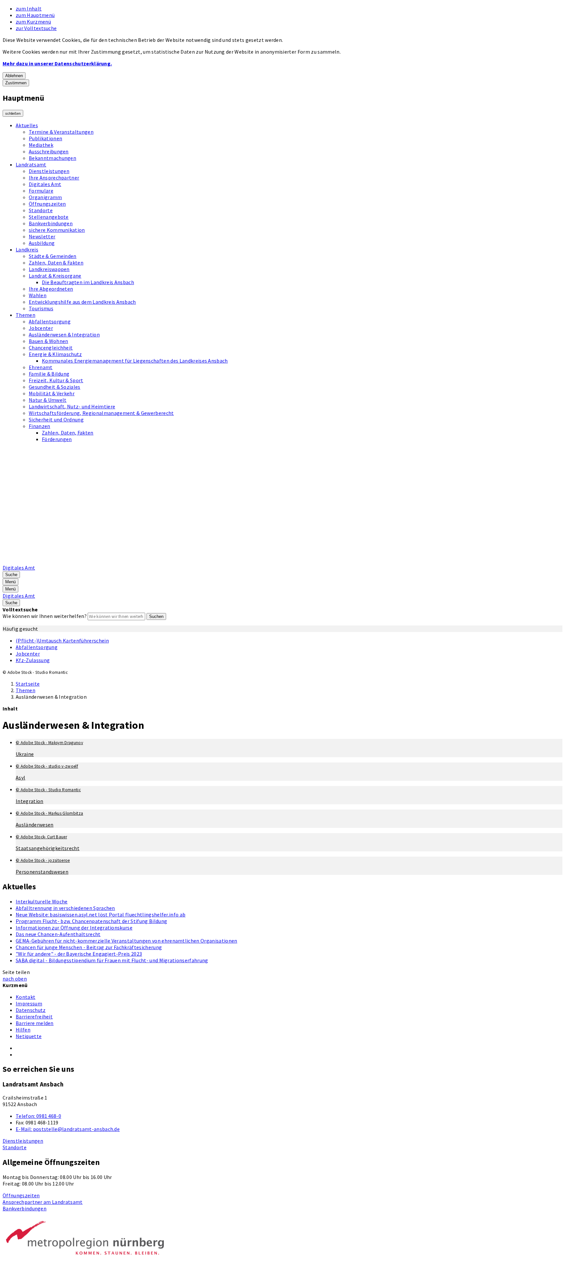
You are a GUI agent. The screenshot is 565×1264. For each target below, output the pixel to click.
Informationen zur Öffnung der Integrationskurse (74, 927)
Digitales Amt (45, 184)
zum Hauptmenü (35, 15)
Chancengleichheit (51, 347)
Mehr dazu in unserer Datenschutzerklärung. (57, 63)
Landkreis (27, 249)
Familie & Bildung (49, 373)
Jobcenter (41, 328)
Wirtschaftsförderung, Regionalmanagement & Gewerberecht (101, 413)
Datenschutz (31, 1010)
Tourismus (41, 308)
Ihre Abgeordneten (51, 288)
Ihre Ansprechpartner (54, 177)
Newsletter (42, 236)
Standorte (41, 210)
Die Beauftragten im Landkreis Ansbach (88, 282)
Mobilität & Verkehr (52, 393)
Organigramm (45, 197)
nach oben (15, 978)
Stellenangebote (49, 217)
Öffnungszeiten (47, 203)
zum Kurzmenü (33, 21)
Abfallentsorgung (50, 321)
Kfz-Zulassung (33, 660)
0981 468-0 (38, 1116)
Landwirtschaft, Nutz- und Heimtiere (72, 406)
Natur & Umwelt (47, 400)
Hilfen (23, 1029)
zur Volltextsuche (36, 28)
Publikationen (45, 138)
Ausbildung (42, 243)
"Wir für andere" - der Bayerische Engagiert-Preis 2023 (79, 953)
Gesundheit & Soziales (54, 387)
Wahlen (37, 295)
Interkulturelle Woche (42, 901)
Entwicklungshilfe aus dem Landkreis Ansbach (82, 302)
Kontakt (25, 997)
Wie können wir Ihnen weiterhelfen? (45, 616)
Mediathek (41, 145)
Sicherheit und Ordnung (56, 419)
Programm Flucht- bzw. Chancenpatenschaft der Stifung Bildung (91, 921)
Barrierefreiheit (34, 1016)
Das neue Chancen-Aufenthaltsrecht (58, 934)
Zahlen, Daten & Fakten (56, 262)
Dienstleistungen (49, 171)
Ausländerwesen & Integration (64, 334)
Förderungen (57, 439)
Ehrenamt (41, 367)
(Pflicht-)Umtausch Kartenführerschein (62, 640)
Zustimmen (15, 82)
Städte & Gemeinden (53, 256)
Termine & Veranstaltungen (61, 131)
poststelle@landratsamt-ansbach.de (68, 1129)
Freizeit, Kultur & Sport (56, 380)
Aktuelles (27, 125)
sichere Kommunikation (57, 230)
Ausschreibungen (49, 151)
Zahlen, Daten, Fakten (68, 432)
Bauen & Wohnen (48, 341)
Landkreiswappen (49, 269)
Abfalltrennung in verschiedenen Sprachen (65, 908)
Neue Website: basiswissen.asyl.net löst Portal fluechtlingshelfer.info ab (100, 914)
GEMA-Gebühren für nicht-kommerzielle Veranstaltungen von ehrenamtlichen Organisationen (126, 940)
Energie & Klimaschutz (55, 354)
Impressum (29, 1003)
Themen (25, 315)
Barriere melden (35, 1023)
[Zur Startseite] (169, 561)
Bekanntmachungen (52, 158)
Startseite (28, 683)
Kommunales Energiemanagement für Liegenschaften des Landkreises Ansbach (135, 360)
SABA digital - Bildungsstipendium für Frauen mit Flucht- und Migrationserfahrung (112, 960)
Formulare (41, 190)
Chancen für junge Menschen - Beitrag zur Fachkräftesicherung (89, 947)
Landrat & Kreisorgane (55, 275)
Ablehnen (14, 75)
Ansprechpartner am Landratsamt (43, 1202)
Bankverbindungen (51, 223)
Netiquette (29, 1036)
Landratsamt (31, 164)
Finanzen (39, 426)
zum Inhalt (29, 8)
